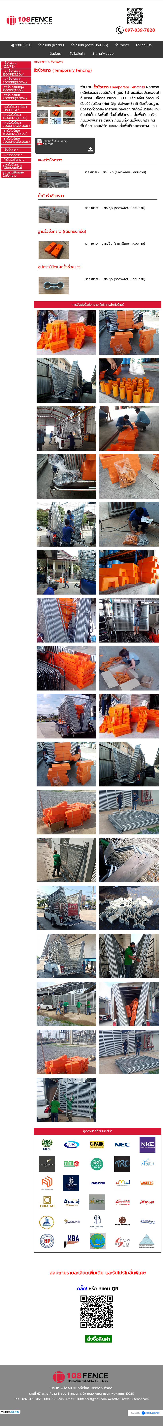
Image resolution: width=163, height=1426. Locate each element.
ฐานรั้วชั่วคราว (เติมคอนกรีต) (62, 231)
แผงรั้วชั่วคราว (50, 160)
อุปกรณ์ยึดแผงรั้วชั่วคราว (59, 267)
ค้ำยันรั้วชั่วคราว (51, 196)
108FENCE (40, 62)
